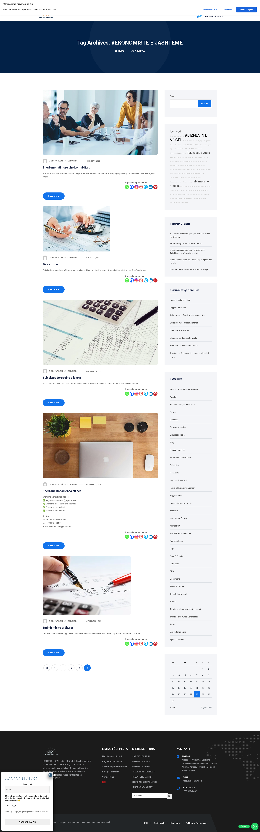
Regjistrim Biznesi (178, 307)
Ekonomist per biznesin (180, 457)
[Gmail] (141, 187)
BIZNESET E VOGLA (141, 761)
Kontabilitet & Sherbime (180, 533)
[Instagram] (136, 187)
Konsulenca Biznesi (178, 518)
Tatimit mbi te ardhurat (58, 627)
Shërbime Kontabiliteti (179, 330)
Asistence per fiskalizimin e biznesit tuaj (187, 315)
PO (8, 805)
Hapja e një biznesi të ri (180, 300)
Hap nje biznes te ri (178, 480)
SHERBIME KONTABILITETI (144, 782)
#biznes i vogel (188, 182)
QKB (172, 571)
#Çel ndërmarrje (182, 202)
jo (15, 805)
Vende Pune (108, 777)
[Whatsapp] (127, 187)
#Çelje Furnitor (184, 186)
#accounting (175, 153)
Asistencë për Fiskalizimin (114, 766)
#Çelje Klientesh (175, 149)
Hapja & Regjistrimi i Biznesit (182, 488)
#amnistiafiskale (195, 186)
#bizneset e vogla (198, 152)
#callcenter (185, 157)
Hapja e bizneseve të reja (181, 503)
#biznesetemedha (200, 198)
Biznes (173, 412)
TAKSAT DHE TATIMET (142, 777)
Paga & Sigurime (177, 556)
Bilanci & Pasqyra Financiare (182, 404)
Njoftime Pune (176, 541)
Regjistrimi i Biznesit (112, 761)
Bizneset (174, 420)
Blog (172, 442)
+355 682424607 (190, 791)
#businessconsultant (177, 194)
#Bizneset (198, 149)
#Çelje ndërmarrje (176, 198)
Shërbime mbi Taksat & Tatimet (184, 323)
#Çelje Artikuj (200, 165)
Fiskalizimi (174, 473)
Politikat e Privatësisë (196, 823)
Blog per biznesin (110, 772)
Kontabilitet (175, 526)
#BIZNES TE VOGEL (192, 145)
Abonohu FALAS (27, 821)
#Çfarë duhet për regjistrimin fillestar (196, 194)
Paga (172, 548)
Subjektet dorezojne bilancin (62, 377)
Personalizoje (209, 10)
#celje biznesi (194, 157)
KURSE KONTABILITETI (142, 787)
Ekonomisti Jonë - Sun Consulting (63, 161)
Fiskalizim (174, 465)
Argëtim (173, 397)
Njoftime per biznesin (112, 756)
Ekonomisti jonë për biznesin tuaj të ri (186, 243)
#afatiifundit (182, 145)
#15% (184, 141)
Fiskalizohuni (51, 264)
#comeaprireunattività (177, 136)
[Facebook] (132, 187)
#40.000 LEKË (200, 169)
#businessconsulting (177, 169)
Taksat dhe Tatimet (178, 594)
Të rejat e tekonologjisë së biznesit (185, 609)
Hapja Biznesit (176, 495)
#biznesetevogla (188, 198)
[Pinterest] (155, 187)
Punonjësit (174, 564)
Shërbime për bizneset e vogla (183, 338)
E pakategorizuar (177, 450)
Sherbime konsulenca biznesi (62, 491)
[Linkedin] (151, 187)
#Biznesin (173, 202)
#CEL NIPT (173, 145)
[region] (130, 7)
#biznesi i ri (204, 161)
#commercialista (188, 149)
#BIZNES (183, 153)
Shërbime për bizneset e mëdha (184, 345)
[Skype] (146, 187)
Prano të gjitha (246, 10)
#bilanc (205, 190)
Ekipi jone (175, 823)
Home (121, 51)
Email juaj (27, 784)
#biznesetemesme (176, 182)
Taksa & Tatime (177, 586)
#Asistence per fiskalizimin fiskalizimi (182, 165)
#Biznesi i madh (189, 169)
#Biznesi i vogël (192, 141)
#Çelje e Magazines (205, 141)
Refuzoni (228, 10)
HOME (145, 823)
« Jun (172, 707)
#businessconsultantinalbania (189, 161)
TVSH (172, 624)
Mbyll (50, 775)
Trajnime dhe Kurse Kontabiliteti (184, 617)
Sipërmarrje (175, 579)
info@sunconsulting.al (192, 781)
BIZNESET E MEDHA (141, 766)
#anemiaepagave (205, 145)
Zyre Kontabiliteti (177, 639)
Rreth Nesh (159, 823)
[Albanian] (104, 782)
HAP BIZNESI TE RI (141, 756)
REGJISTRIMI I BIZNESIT (143, 772)
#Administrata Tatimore (186, 173)
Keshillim (174, 510)
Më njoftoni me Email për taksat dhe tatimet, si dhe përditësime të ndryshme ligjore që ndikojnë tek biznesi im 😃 (27, 798)
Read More (53, 196)
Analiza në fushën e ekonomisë (184, 389)
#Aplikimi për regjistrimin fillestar (190, 178)
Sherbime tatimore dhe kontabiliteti (66, 167)
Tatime (173, 601)
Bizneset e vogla (177, 435)
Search (173, 96)
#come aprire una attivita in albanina (191, 190)
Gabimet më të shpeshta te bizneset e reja (189, 269)
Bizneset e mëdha (178, 427)
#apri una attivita (175, 157)
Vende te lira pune (178, 632)
